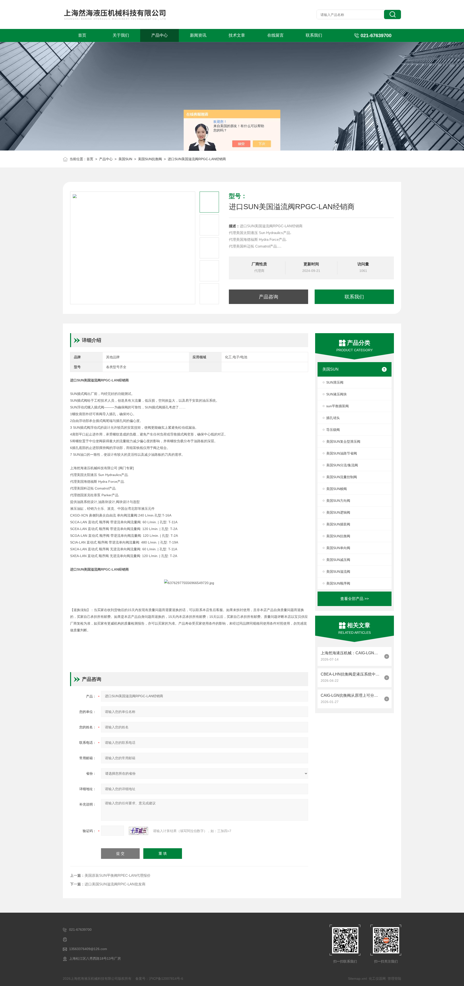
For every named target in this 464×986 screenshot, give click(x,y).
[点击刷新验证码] (138, 831)
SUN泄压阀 (334, 382)
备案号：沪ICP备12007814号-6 (159, 978)
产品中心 (159, 35)
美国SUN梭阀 (336, 489)
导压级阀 (333, 430)
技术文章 (237, 35)
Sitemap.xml (357, 978)
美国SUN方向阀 (338, 501)
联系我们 (314, 35)
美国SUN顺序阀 (338, 583)
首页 (82, 35)
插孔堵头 (333, 418)
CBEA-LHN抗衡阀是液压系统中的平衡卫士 (351, 674)
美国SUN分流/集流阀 (342, 465)
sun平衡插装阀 (337, 406)
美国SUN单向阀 (338, 548)
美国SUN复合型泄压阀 (343, 441)
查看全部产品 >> (354, 599)
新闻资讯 (198, 35)
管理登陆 (394, 978)
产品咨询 (268, 296)
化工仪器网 (377, 978)
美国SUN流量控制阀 (341, 477)
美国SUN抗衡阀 (150, 159)
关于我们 (121, 35)
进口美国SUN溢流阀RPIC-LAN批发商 (115, 884)
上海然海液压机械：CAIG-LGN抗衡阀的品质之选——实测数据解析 (351, 653)
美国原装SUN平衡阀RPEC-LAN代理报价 (118, 875)
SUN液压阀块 (336, 394)
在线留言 (275, 35)
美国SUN (125, 159)
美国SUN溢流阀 (338, 571)
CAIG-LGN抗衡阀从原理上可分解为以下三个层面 (351, 695)
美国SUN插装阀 (338, 524)
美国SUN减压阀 (338, 560)
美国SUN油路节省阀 (341, 453)
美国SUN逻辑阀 (338, 512)
